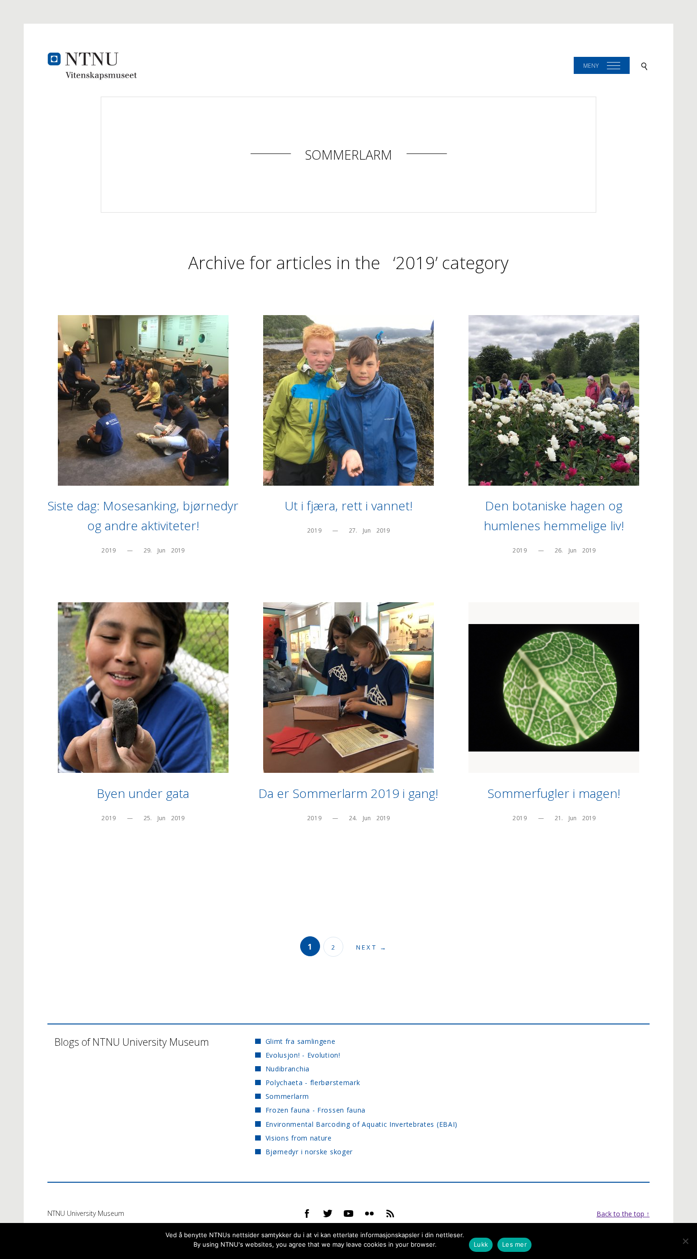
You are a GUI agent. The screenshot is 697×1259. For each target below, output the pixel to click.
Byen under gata (143, 793)
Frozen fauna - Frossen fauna (316, 1109)
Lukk (481, 1244)
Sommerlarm (348, 154)
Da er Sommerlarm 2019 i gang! (348, 793)
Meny (591, 66)
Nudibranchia (288, 1068)
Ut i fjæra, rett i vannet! (348, 505)
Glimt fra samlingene (300, 1041)
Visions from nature (299, 1137)
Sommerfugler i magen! (553, 793)
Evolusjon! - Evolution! (303, 1055)
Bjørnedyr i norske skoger (309, 1151)
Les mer (514, 1244)
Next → (372, 947)
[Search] (644, 65)
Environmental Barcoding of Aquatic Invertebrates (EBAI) (362, 1124)
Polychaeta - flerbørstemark (313, 1082)
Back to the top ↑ (623, 1213)
